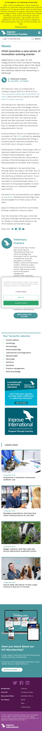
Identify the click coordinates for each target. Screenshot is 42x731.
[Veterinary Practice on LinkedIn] (27, 683)
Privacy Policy (25, 707)
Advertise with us (27, 696)
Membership (5, 688)
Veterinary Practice (18, 79)
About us (24, 688)
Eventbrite (8, 197)
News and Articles (7, 696)
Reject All (21, 297)
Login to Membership (11, 39)
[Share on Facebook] (16, 229)
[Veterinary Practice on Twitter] (15, 683)
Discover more (10, 670)
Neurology (10, 359)
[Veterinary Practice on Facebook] (21, 683)
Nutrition (10, 362)
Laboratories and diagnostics (18, 353)
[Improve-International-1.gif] (21, 421)
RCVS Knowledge (13, 372)
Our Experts (5, 699)
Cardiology (10, 343)
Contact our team (27, 692)
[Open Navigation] (39, 33)
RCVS (19, 136)
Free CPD (4, 692)
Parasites (10, 365)
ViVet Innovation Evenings (12, 99)
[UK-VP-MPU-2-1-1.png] (21, 392)
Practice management (15, 368)
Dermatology (11, 346)
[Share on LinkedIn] (20, 229)
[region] (21, 292)
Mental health (12, 356)
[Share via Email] (23, 229)
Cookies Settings (21, 291)
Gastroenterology (13, 349)
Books (23, 699)
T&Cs (22, 703)
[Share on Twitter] (12, 229)
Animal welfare (12, 340)
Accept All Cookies (21, 303)
